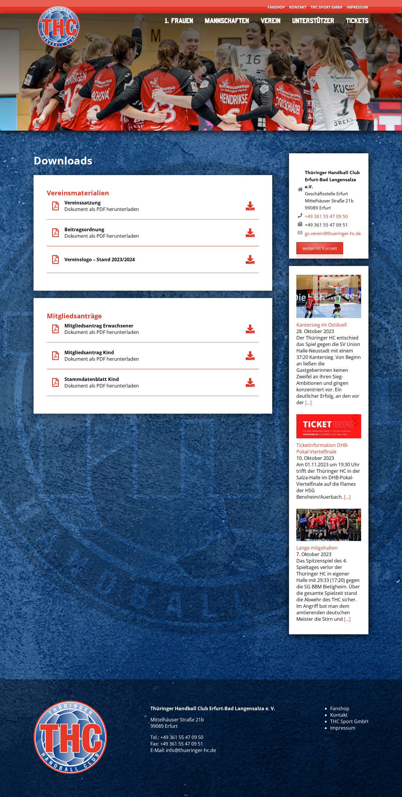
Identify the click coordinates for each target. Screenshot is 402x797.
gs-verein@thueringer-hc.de (333, 233)
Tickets (357, 20)
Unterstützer (313, 20)
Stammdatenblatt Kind (91, 379)
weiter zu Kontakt (320, 248)
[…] (308, 402)
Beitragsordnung (84, 229)
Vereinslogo (78, 259)
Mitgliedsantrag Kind (89, 352)
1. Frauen (179, 20)
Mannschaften (227, 20)
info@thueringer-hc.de (191, 750)
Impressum (357, 7)
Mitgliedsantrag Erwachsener (98, 325)
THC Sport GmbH (326, 7)
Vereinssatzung (82, 202)
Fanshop (276, 7)
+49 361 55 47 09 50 (326, 216)
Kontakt (297, 7)
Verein (270, 20)
